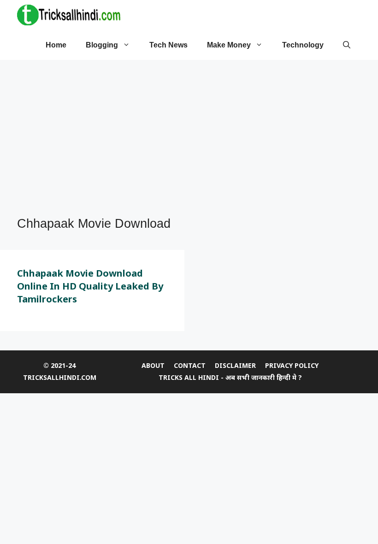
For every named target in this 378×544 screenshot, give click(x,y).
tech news (168, 45)
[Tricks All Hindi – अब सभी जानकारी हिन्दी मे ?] (68, 15)
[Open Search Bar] (346, 45)
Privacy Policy (292, 365)
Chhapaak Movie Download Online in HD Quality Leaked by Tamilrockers (90, 286)
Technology (303, 45)
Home (56, 45)
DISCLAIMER (235, 365)
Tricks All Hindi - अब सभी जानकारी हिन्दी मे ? (230, 377)
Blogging (102, 45)
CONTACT (190, 365)
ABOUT (153, 365)
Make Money (229, 45)
